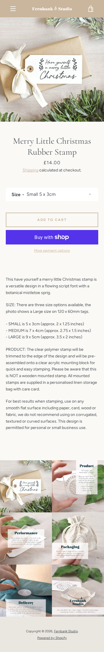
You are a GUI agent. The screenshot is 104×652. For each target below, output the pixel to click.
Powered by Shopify (52, 638)
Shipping (30, 170)
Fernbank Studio (66, 631)
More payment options (52, 251)
